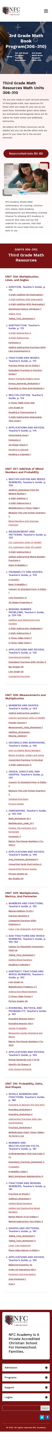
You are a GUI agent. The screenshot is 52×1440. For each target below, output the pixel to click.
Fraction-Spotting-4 (19, 916)
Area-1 (12, 1284)
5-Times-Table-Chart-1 (20, 643)
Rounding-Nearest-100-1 (21, 1023)
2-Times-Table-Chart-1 (20, 638)
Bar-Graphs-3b (16, 667)
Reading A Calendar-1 (19, 964)
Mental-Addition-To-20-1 (21, 911)
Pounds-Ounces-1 (17, 722)
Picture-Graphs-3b (18, 1001)
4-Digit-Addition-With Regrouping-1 (27, 304)
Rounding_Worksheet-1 (20, 1109)
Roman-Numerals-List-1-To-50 (24, 1059)
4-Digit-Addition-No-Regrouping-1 (26, 294)
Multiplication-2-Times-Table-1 (24, 508)
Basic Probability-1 (18, 584)
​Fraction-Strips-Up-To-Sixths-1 (24, 365)
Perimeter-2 (15, 440)
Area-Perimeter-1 (17, 1279)
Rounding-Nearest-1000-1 (22, 1019)
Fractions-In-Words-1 (19, 1194)
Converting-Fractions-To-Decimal (26, 760)
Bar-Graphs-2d (16, 878)
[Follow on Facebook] (47, 1417)
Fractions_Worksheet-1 (20, 1127)
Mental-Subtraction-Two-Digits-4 (26, 1221)
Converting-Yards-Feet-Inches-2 (25, 864)
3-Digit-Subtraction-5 (20, 633)
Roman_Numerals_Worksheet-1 (24, 383)
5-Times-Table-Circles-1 (21, 996)
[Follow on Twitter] (42, 1417)
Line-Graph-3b (16, 671)
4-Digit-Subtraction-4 (20, 765)
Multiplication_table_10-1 (21, 823)
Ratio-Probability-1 (18, 565)
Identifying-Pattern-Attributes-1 (25, 309)
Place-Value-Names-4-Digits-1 (24, 1250)
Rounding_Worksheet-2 (20, 1114)
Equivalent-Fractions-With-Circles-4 (27, 662)
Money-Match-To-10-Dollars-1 (23, 1216)
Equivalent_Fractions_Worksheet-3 (26, 1162)
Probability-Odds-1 (18, 1171)
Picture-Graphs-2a (18, 874)
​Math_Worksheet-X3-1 (20, 818)
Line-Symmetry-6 (18, 597)
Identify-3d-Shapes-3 (20, 1064)
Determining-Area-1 (19, 435)
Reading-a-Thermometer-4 (22, 412)
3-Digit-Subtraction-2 (20, 552)
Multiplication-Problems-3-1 (23, 987)
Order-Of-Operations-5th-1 (22, 1269)
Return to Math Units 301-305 (26, 153)
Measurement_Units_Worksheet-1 (26, 727)
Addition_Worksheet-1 (20, 1198)
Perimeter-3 (15, 342)
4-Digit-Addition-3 (18, 498)
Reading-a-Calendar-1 (20, 454)
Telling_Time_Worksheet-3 (22, 1241)
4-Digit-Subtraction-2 (20, 503)
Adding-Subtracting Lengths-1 (24, 713)
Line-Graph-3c (16, 982)
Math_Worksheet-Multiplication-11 (26, 1176)
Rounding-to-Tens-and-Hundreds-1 (26, 388)
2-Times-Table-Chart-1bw (22, 403)
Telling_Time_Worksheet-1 (22, 318)
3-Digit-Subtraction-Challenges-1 (26, 628)
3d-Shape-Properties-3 (20, 602)
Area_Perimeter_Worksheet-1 (23, 859)
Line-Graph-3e (16, 407)
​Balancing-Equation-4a (20, 1265)
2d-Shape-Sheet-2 (18, 445)
